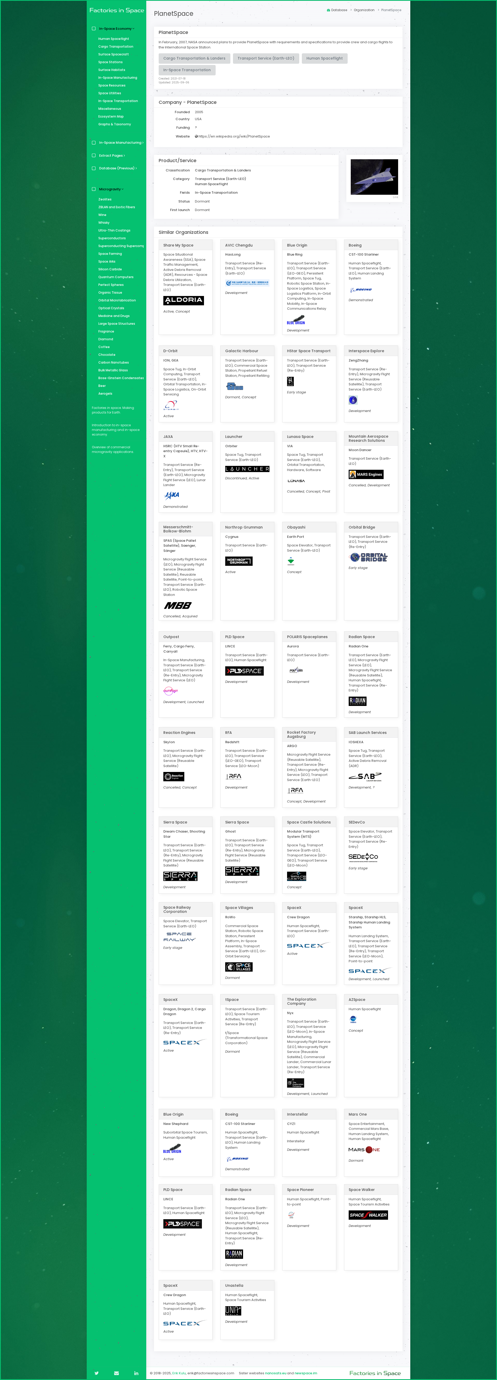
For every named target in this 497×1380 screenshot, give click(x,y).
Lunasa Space (300, 436)
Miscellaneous (109, 108)
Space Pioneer (300, 1189)
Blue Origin (297, 245)
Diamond (105, 339)
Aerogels (105, 393)
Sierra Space (175, 822)
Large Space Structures (116, 323)
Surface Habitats (111, 70)
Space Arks (106, 261)
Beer (102, 386)
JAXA (168, 436)
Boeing (355, 245)
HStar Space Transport (309, 350)
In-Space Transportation (118, 101)
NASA (193, 42)
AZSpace (357, 999)
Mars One (358, 1114)
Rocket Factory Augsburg (301, 734)
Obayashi (296, 527)
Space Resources (112, 85)
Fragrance (106, 331)
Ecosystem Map (111, 116)
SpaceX (294, 907)
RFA (228, 732)
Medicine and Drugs (114, 316)
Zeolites (105, 199)
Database (339, 10)
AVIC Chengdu (239, 245)
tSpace (232, 999)
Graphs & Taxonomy (114, 124)
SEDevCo (357, 822)
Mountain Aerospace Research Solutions (368, 438)
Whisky (103, 222)
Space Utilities (109, 93)
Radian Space (362, 636)
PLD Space (234, 636)
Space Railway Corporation (177, 909)
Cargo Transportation (115, 46)
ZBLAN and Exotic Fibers (116, 207)
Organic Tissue (110, 292)
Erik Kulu (179, 1373)
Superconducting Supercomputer (121, 246)
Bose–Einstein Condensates (121, 378)
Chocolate (106, 354)
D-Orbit (170, 350)
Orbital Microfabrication (117, 300)
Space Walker (362, 1189)
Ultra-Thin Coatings (114, 230)
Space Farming (110, 253)
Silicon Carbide (110, 269)
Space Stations (110, 62)
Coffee (104, 347)
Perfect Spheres (111, 285)
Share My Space (178, 245)
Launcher (234, 436)
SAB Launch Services (368, 732)
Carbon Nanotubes (113, 362)
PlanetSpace (173, 13)
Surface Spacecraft (113, 54)
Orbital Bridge (362, 527)
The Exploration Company (301, 1001)
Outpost (171, 636)
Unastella (234, 1285)
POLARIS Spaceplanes (307, 636)
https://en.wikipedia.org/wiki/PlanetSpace (234, 136)
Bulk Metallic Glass (113, 370)
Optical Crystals (111, 308)
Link (395, 197)
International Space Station (187, 47)
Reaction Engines (179, 732)
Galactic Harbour (241, 350)
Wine (102, 215)
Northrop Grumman (244, 527)
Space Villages (239, 907)
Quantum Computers (116, 277)
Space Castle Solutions (309, 822)
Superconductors (112, 238)
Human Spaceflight (113, 39)
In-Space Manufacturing (117, 77)
